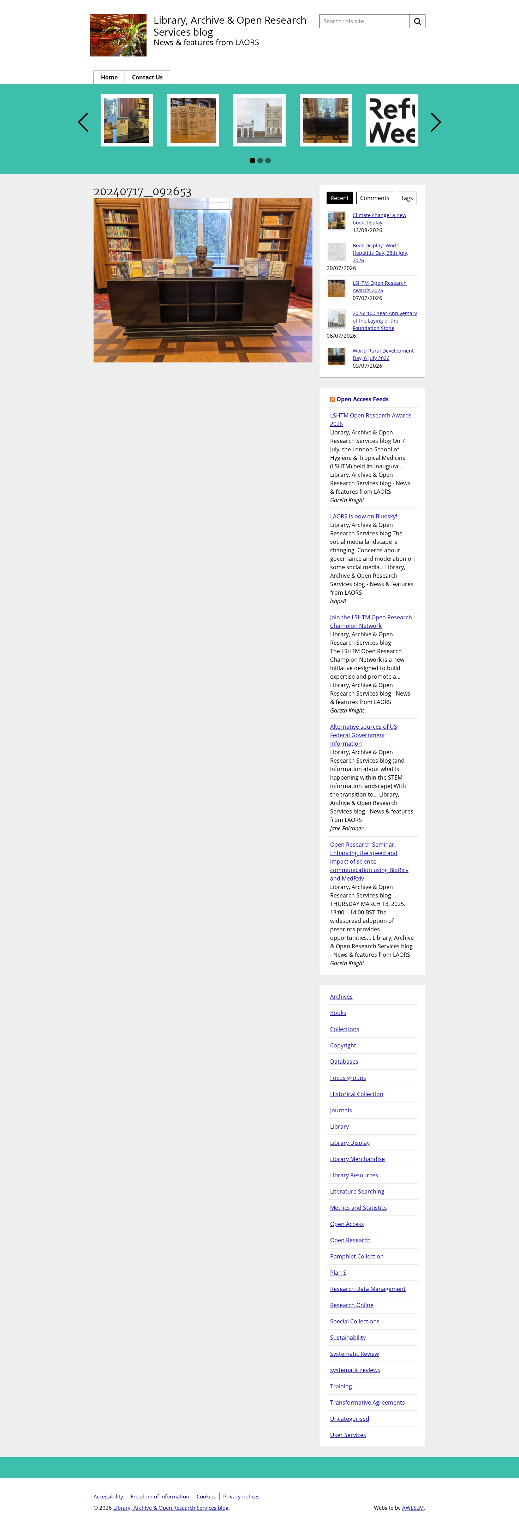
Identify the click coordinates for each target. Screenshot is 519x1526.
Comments (374, 198)
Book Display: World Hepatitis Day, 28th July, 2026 (380, 253)
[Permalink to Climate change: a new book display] (336, 220)
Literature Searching (357, 1191)
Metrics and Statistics (358, 1208)
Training (341, 1386)
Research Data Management (368, 1289)
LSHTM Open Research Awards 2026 (371, 419)
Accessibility (108, 1496)
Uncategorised (349, 1419)
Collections (344, 1029)
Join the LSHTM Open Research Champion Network (371, 621)
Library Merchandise (357, 1159)
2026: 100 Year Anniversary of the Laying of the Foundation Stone (385, 320)
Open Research (350, 1240)
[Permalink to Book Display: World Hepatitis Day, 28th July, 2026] (336, 251)
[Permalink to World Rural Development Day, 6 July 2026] (336, 356)
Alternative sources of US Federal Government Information (363, 735)
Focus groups (348, 1078)
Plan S (338, 1272)
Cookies (206, 1496)
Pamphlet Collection (357, 1256)
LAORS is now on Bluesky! (363, 516)
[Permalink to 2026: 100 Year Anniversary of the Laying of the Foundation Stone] (336, 319)
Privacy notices (241, 1496)
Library (339, 1126)
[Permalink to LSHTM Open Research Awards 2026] (336, 288)
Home (109, 77)
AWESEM (413, 1507)
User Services (348, 1435)
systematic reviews (355, 1370)
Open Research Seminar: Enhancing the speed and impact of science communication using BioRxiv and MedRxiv (369, 861)
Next (436, 122)
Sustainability (348, 1337)
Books (338, 1013)
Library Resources (354, 1175)
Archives (341, 997)
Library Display (350, 1143)
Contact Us (147, 77)
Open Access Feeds (362, 399)
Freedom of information (160, 1496)
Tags (407, 198)
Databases (344, 1061)
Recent (339, 198)
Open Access (347, 1224)
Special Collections (355, 1321)
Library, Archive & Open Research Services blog (230, 25)
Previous (83, 122)
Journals (341, 1110)
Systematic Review (354, 1354)
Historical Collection (356, 1094)
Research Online (352, 1305)
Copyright (343, 1045)
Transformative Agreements (367, 1402)
